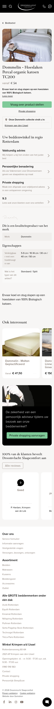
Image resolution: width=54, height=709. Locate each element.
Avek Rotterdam (10, 604)
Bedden (6, 565)
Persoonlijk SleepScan (13, 680)
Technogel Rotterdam (13, 632)
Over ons (8, 534)
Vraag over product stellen (27, 104)
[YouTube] (22, 702)
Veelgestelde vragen (12, 548)
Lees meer (7, 96)
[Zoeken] (10, 6)
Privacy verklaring (10, 693)
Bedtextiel (10, 23)
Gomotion (18, 696)
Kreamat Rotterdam (12, 614)
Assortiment (9, 560)
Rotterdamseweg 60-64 (14, 649)
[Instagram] (16, 702)
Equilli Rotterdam (11, 609)
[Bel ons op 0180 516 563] (44, 6)
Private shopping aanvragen (27, 435)
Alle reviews (12, 465)
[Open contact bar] (47, 702)
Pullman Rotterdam (11, 623)
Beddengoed (8, 579)
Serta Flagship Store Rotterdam (18, 628)
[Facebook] (4, 702)
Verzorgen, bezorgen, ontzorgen (18, 552)
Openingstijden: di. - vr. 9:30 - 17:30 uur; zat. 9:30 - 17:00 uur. (24, 660)
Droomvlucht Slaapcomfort (27, 6)
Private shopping (27, 111)
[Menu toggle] (4, 6)
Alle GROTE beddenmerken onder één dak (24, 597)
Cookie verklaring (27, 693)
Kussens (6, 574)
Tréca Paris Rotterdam (13, 637)
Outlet (5, 588)
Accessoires (8, 583)
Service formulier (10, 539)
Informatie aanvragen (13, 543)
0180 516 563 (9, 666)
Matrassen (7, 569)
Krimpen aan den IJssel (16, 125)
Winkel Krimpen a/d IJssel (18, 644)
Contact (6, 671)
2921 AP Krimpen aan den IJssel (18, 654)
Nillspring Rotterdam (12, 618)
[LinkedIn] (10, 702)
